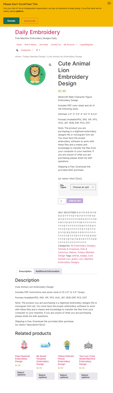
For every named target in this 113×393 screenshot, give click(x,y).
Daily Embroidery (37, 32)
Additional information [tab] (48, 271)
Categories (25, 50)
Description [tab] (25, 271)
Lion (81, 259)
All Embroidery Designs (83, 245)
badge (83, 255)
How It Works (30, 44)
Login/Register (86, 44)
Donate (11, 20)
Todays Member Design (34, 56)
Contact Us (56, 44)
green (74, 259)
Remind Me (30, 20)
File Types (63, 186)
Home (19, 44)
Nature (72, 252)
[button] (50, 64)
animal (75, 255)
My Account (69, 44)
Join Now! (43, 44)
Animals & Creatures (68, 249)
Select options (21, 373)
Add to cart (75, 200)
